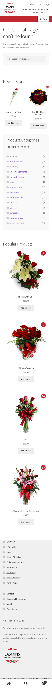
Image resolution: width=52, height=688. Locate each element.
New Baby (14, 192)
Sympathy (14, 212)
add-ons (13, 156)
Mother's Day (16, 187)
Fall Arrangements (18, 171)
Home (8, 683)
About (9, 604)
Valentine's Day (17, 223)
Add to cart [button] (13, 123)
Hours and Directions (16, 599)
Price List (14, 202)
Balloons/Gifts (16, 161)
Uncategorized (16, 218)
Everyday (14, 166)
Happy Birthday (17, 177)
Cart (40, 681)
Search (26, 683)
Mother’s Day (12, 582)
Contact (10, 593)
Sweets (13, 207)
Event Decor (12, 609)
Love (12, 182)
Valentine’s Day (13, 577)
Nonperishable (16, 197)
